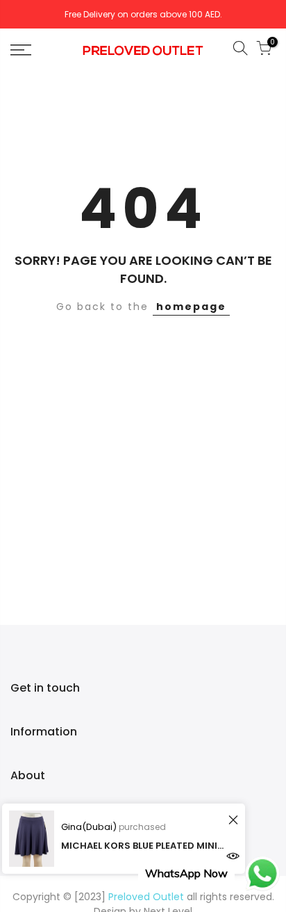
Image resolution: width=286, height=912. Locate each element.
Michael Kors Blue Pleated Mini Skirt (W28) (142, 845)
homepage (191, 307)
